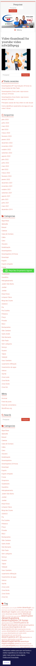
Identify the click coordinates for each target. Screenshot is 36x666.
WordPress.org (7, 408)
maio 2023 (5, 126)
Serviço (4, 347)
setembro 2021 (7, 193)
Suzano (4, 350)
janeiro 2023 (6, 139)
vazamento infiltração (9, 364)
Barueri (4, 227)
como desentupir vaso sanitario (13, 616)
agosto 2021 (6, 196)
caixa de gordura (5, 607)
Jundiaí (4, 287)
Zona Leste (5, 377)
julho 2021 (5, 199)
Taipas (4, 354)
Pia (3, 307)
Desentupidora (6, 251)
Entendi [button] (6, 662)
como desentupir (24, 607)
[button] (18, 270)
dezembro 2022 (7, 143)
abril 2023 (5, 129)
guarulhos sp (24, 643)
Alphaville (5, 224)
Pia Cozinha (6, 310)
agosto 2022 (6, 156)
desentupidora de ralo (17, 627)
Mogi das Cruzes (7, 301)
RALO (3, 324)
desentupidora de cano (7, 623)
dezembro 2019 (7, 209)
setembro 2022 (7, 153)
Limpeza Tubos (7, 297)
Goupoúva (5, 480)
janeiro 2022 (6, 179)
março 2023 (6, 133)
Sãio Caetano (6, 330)
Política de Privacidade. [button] (11, 657)
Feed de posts (6, 402)
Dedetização (6, 247)
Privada (4, 320)
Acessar (4, 398)
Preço (4, 317)
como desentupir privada (9, 614)
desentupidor (27, 616)
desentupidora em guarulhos (16, 631)
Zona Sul (5, 387)
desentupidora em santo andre (17, 633)
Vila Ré (4, 374)
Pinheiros (5, 314)
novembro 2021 (7, 186)
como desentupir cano (21, 610)
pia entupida (10, 645)
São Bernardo (6, 337)
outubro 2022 (6, 149)
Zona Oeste (6, 384)
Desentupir (5, 257)
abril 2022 (5, 169)
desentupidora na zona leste (15, 639)
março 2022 (6, 173)
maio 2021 (5, 206)
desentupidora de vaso (10, 629)
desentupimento (11, 641)
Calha (3, 237)
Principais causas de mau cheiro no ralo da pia (17, 103)
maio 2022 (5, 166)
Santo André (6, 334)
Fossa (4, 267)
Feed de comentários (9, 405)
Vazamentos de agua (9, 367)
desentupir (25, 641)
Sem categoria (7, 344)
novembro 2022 (7, 146)
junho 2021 (5, 203)
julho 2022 (5, 159)
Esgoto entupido (7, 264)
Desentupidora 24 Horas (10, 254)
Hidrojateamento (7, 281)
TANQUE (4, 357)
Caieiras (4, 231)
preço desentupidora (22, 645)
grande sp (18, 643)
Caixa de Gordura (7, 234)
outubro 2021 (6, 189)
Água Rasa (5, 221)
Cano (3, 241)
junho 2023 (5, 123)
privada (31, 645)
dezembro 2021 (7, 183)
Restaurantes (6, 327)
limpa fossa (6, 294)
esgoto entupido (8, 643)
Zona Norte (5, 380)
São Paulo (5, 340)
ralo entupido (25, 648)
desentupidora (10, 618)
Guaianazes (6, 274)
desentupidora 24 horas (15, 620)
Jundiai (4, 291)
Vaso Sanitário (7, 360)
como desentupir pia (24, 612)
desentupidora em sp (12, 637)
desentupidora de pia (15, 625)
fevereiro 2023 (7, 136)
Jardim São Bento (8, 284)
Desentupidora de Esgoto (15, 624)
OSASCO (5, 304)
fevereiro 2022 (7, 176)
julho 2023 (5, 119)
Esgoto (4, 261)
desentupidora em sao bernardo (11, 635)
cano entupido (13, 607)
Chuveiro (4, 244)
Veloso (4, 370)
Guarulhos (5, 277)
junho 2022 (5, 163)
